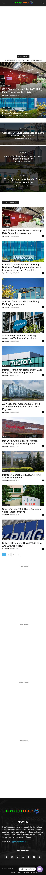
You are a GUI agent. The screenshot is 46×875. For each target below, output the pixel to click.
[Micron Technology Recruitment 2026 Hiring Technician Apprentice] (23, 356)
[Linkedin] (17, 857)
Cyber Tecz (5, 236)
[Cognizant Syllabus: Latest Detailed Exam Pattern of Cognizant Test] (23, 134)
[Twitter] (34, 857)
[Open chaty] (40, 869)
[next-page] (18, 554)
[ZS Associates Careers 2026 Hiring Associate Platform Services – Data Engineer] (23, 390)
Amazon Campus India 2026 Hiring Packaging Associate (21, 303)
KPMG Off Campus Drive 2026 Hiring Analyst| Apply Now (22, 544)
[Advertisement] (23, 30)
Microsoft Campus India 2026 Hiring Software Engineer (21, 476)
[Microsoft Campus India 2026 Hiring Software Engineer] (23, 461)
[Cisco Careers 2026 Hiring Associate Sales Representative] (23, 495)
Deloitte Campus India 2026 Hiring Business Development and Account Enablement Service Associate (21, 267)
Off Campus (6, 86)
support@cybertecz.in (18, 842)
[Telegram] (28, 857)
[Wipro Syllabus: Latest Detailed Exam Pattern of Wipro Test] (23, 180)
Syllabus (23, 129)
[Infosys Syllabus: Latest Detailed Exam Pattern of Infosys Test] (23, 157)
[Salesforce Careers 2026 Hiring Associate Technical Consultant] (23, 322)
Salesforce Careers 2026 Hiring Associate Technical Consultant (19, 337)
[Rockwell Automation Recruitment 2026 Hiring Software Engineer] (23, 427)
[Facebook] (6, 857)
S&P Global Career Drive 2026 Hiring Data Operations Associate (22, 232)
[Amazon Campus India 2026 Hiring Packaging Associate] (23, 288)
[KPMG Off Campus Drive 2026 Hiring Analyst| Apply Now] (23, 530)
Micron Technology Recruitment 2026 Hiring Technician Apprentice (22, 371)
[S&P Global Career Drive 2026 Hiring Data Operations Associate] (23, 80)
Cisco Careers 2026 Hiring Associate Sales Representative (22, 510)
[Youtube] (39, 857)
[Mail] (23, 857)
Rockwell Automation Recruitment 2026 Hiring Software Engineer (20, 442)
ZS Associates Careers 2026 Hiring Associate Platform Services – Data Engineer (21, 406)
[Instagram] (12, 857)
